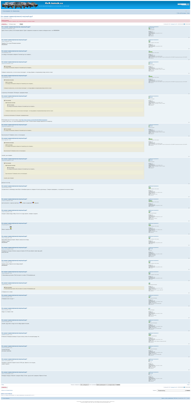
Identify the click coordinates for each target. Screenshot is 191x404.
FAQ (178, 13)
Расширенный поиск (185, 5)
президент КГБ (5, 28)
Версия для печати (186, 10)
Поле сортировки (92, 384)
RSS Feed (175, 398)
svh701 (3, 296)
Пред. (3, 384)
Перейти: (154, 390)
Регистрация (183, 13)
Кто (11, 11)
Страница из (173, 24)
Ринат (3, 41)
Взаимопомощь (16, 11)
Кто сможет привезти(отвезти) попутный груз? (17, 16)
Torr (3, 52)
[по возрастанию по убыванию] (113, 384)
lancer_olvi (151, 248)
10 (189, 24)
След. (188, 384)
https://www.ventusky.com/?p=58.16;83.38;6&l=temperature (34, 119)
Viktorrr (3, 211)
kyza (3, 309)
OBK (3, 284)
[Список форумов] (20, 8)
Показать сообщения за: (75, 384)
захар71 (3, 200)
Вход (188, 13)
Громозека (4, 63)
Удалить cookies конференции (167, 398)
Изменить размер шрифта (188, 10)
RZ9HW (3, 334)
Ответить (2, 23)
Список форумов (6, 11)
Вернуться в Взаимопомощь (7, 390)
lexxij (3, 187)
